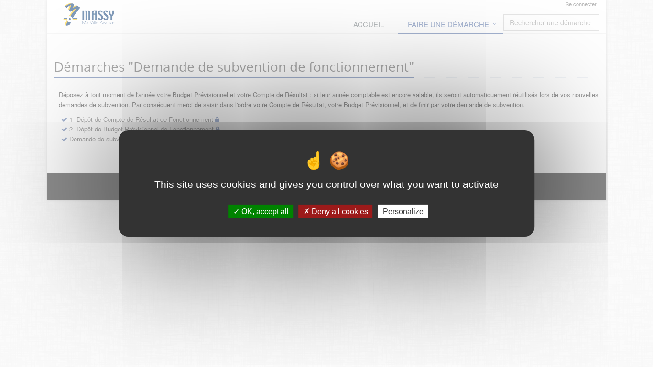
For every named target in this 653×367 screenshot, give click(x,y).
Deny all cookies (339, 211)
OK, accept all (264, 211)
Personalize (403, 211)
